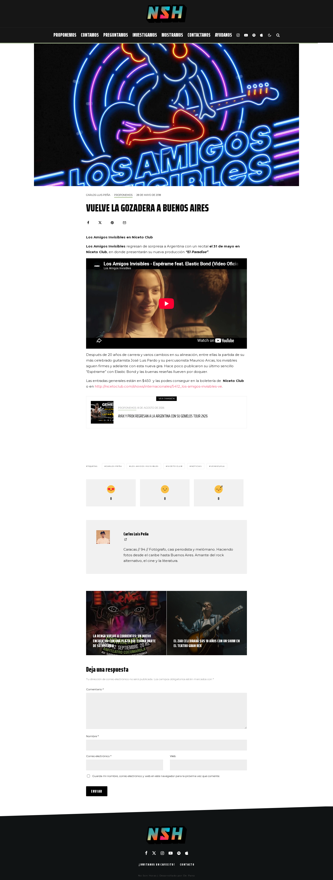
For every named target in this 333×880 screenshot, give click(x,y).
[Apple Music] (261, 35)
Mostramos (172, 35)
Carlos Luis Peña (98, 195)
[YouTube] (246, 35)
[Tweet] (100, 222)
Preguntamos (115, 35)
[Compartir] (88, 222)
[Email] (124, 222)
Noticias (196, 466)
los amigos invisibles (144, 466)
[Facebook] (146, 853)
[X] (154, 853)
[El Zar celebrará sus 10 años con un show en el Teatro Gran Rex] (207, 623)
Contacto (187, 864)
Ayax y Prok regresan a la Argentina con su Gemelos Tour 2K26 (163, 416)
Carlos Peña (114, 466)
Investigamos (145, 35)
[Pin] (112, 222)
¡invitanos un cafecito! (157, 864)
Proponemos (64, 35)
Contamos (90, 35)
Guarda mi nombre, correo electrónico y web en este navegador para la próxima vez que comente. (156, 776)
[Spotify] (254, 35)
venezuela (218, 466)
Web (173, 756)
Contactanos (199, 35)
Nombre (92, 736)
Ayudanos (223, 35)
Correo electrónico (98, 756)
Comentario (95, 689)
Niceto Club (174, 466)
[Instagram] (238, 35)
